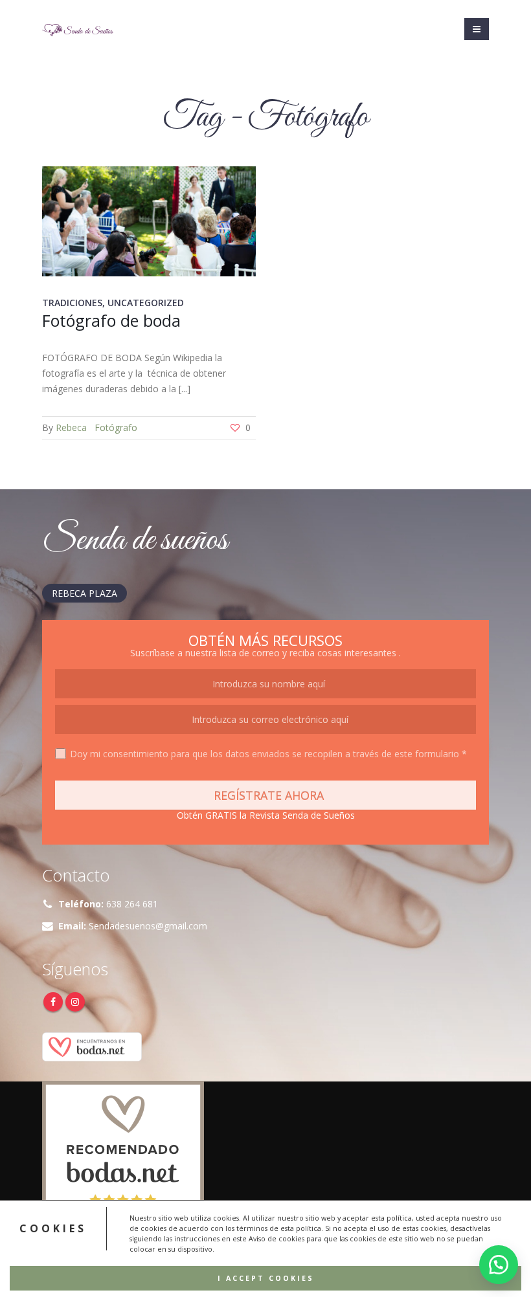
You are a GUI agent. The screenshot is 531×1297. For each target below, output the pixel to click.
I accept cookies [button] (266, 1278)
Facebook (53, 1002)
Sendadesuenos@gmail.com (148, 926)
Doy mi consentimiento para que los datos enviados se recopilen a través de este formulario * (268, 754)
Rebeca (71, 427)
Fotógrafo (116, 427)
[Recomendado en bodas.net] (123, 1160)
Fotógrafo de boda (111, 320)
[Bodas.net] (92, 1045)
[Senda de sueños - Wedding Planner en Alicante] (77, 29)
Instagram (75, 1002)
